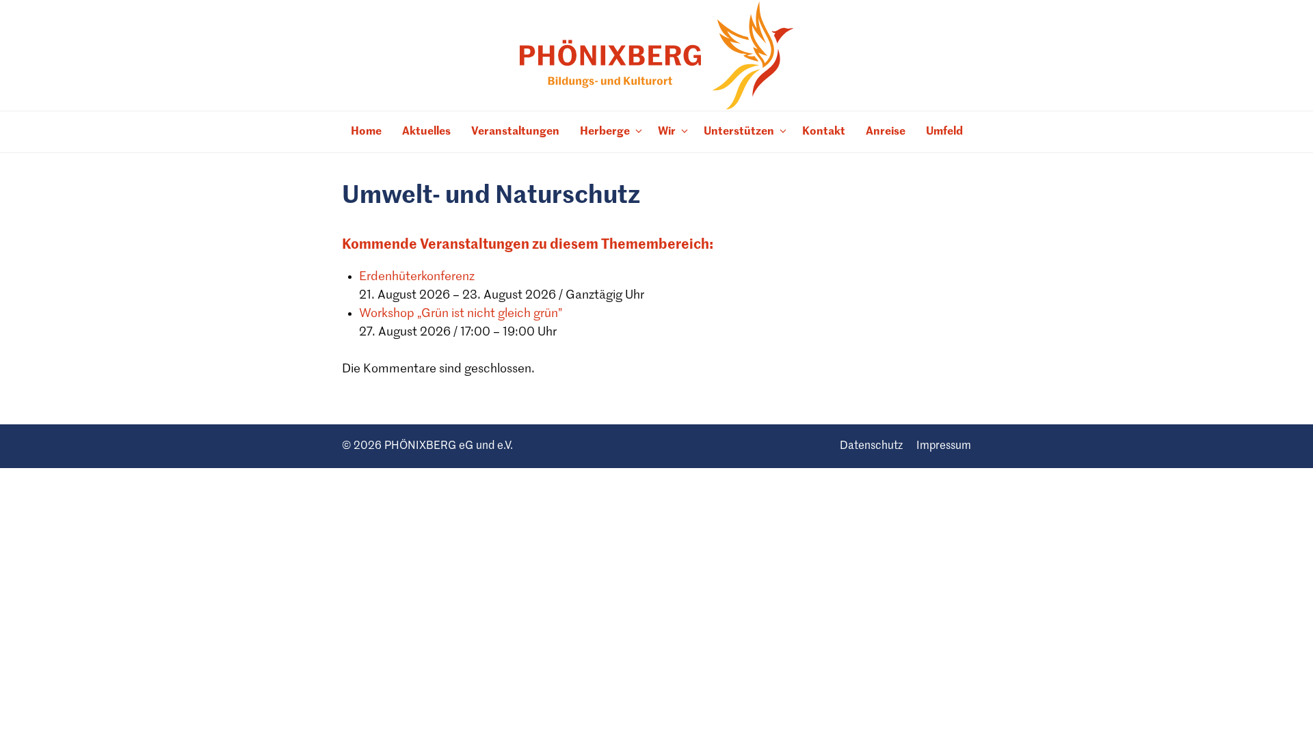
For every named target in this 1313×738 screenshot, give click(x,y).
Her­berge (605, 131)
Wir (667, 131)
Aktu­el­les (426, 131)
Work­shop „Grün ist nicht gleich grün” (460, 314)
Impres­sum (943, 446)
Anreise (885, 131)
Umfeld (944, 131)
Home (366, 131)
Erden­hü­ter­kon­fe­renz (417, 277)
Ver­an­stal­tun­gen (515, 131)
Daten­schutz (871, 446)
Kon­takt (823, 131)
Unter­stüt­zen (739, 131)
